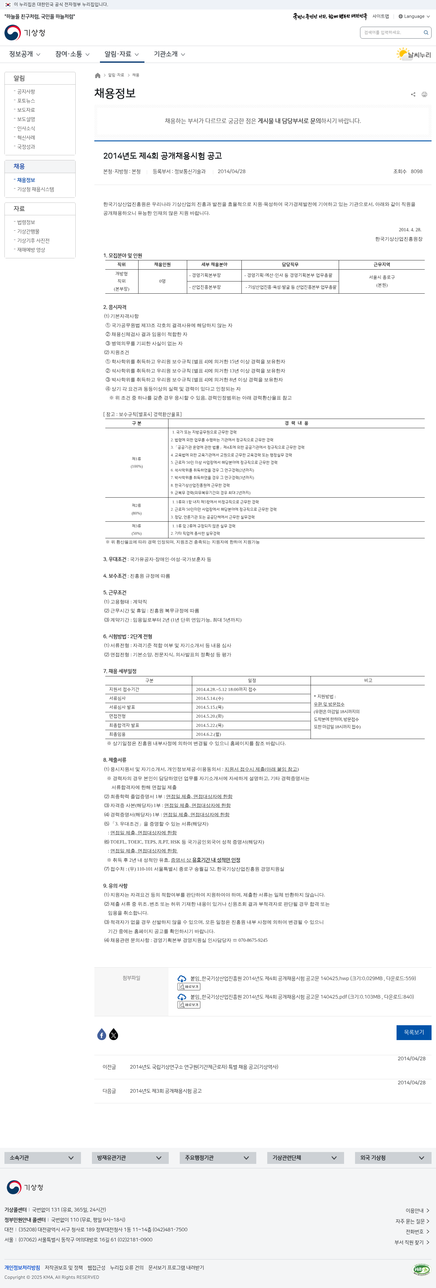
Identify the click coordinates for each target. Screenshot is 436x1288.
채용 (135, 75)
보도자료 (26, 110)
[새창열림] (414, 54)
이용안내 (415, 1210)
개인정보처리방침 (22, 1267)
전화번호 (415, 1232)
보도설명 (26, 119)
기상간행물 (28, 231)
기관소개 (166, 54)
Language (414, 16)
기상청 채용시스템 (35, 189)
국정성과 (26, 147)
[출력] (424, 94)
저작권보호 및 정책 (64, 1267)
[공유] (413, 94)
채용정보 (26, 180)
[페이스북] (101, 1034)
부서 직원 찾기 (409, 1242)
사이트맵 (381, 16)
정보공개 (21, 54)
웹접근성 (96, 1267)
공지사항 (26, 91)
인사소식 (26, 128)
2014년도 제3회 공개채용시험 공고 (278, 1087)
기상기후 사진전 (33, 240)
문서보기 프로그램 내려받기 (176, 1267)
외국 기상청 (373, 1158)
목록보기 (414, 1032)
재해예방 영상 (31, 250)
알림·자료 (118, 54)
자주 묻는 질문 (410, 1221)
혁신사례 (26, 137)
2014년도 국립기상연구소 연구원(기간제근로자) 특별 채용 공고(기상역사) (278, 1063)
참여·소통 (68, 54)
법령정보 (26, 222)
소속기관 (19, 1158)
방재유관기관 (111, 1158)
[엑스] (113, 1034)
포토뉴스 (26, 101)
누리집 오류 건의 (127, 1267)
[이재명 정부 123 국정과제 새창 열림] (330, 16)
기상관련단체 (287, 1158)
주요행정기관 (199, 1158)
